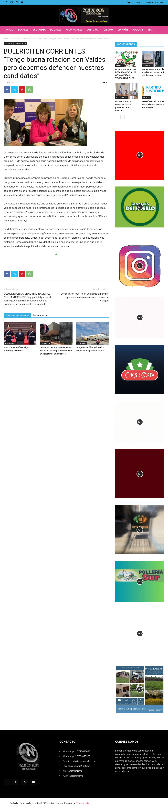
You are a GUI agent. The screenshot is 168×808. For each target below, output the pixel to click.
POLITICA (55, 29)
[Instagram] (11, 2)
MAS (150, 29)
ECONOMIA (39, 29)
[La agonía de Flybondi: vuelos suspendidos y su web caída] (92, 333)
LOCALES (23, 29)
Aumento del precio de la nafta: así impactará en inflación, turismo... (153, 72)
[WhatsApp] (29, 89)
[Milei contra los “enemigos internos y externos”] (20, 333)
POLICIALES (45, 343)
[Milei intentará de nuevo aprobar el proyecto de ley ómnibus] (126, 91)
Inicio (6, 38)
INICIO (9, 29)
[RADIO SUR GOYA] (84, 15)
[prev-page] (6, 360)
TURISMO (107, 29)
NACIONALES (10, 343)
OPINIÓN (122, 29)
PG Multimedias (82, 803)
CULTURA (92, 29)
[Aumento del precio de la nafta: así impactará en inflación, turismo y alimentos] (153, 59)
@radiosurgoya (73, 770)
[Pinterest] (22, 89)
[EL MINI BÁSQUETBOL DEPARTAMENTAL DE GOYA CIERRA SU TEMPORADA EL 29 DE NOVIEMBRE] (126, 59)
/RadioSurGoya (82, 766)
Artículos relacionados (17, 315)
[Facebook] (6, 2)
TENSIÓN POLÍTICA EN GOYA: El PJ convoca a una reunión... (153, 104)
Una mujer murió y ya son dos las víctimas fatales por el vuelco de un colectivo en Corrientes (56, 350)
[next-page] (11, 360)
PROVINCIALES (73, 29)
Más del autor (40, 315)
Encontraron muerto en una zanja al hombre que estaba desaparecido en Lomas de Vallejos (85, 297)
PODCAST (137, 29)
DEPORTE (120, 65)
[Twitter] (16, 2)
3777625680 (83, 751)
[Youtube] (22, 2)
